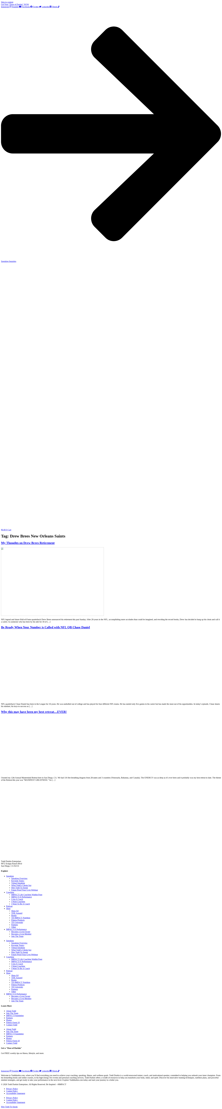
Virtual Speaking (18, 883)
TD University (17, 922)
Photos (9, 1020)
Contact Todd (11, 1025)
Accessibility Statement (15, 1093)
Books (14, 915)
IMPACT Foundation (15, 1015)
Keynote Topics (17, 881)
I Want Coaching (18, 901)
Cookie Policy (12, 1091)
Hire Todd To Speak (19, 888)
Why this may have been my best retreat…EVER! (34, 711)
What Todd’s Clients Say (21, 885)
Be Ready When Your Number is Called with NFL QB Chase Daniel (45, 627)
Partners (14, 925)
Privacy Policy (12, 1089)
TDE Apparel (16, 913)
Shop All (14, 911)
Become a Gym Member (21, 934)
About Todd (11, 1011)
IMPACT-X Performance (21, 897)
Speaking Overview (19, 878)
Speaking (10, 876)
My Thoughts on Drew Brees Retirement (28, 543)
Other (13, 927)
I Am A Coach (17, 899)
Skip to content (7, 2)
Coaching (10, 892)
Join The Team (17, 936)
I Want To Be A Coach (20, 904)
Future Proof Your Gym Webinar (24, 890)
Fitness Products (18, 920)
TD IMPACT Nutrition (20, 918)
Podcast (9, 906)
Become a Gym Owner (20, 932)
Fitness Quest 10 (13, 1022)
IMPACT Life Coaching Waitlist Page (26, 895)
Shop (8, 908)
